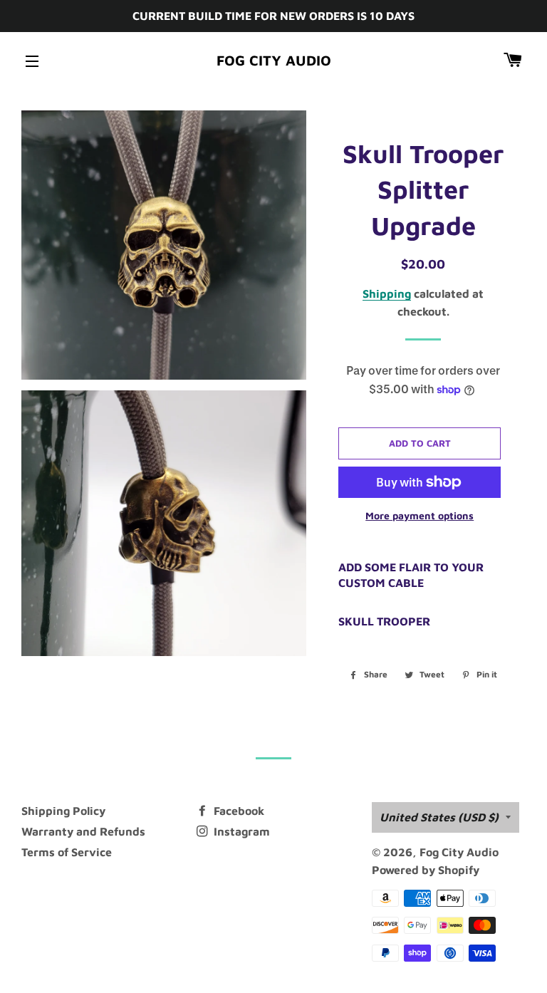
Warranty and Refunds (83, 831)
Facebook (237, 810)
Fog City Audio (274, 60)
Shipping (387, 293)
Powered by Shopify (425, 869)
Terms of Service (66, 852)
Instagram (240, 831)
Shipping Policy (63, 810)
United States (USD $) (439, 817)
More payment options (419, 515)
